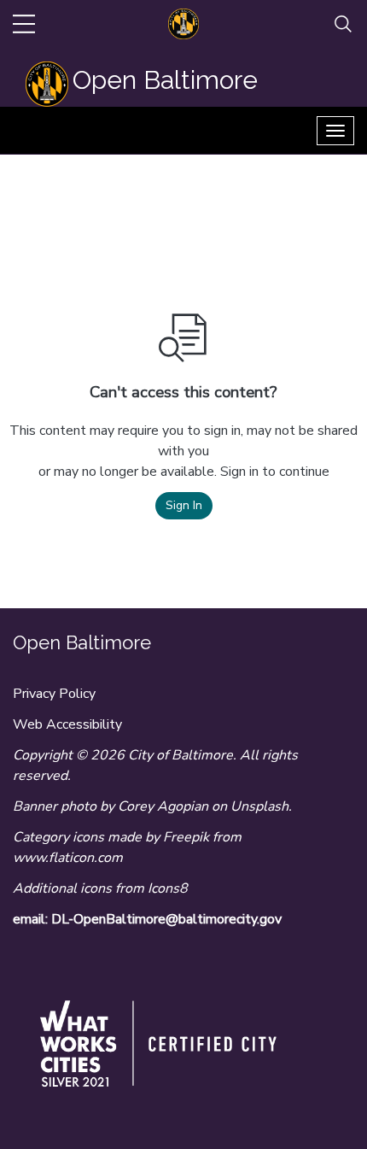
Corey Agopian (163, 806)
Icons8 (168, 888)
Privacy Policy (54, 693)
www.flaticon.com (68, 857)
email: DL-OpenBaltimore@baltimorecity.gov (147, 919)
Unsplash (259, 806)
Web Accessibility (67, 724)
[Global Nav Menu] (24, 24)
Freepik (186, 837)
